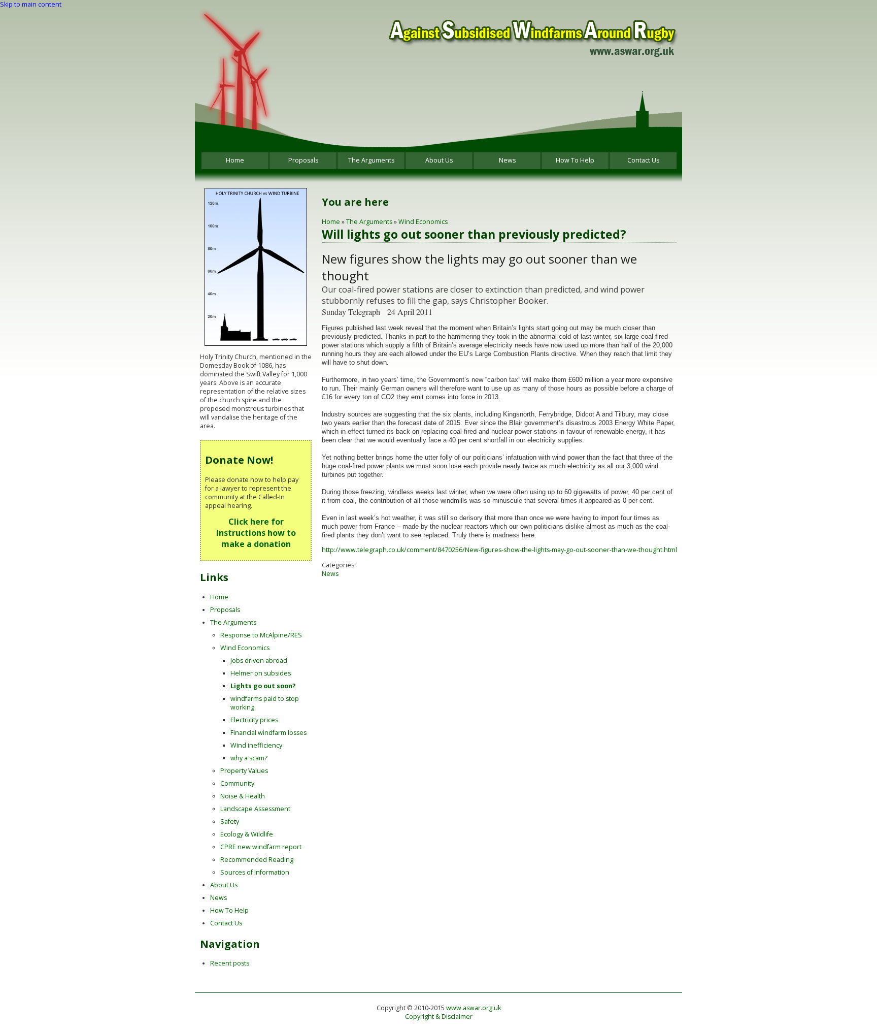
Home (235, 160)
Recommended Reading (256, 859)
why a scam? (248, 758)
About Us (439, 160)
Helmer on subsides (260, 673)
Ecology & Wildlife (246, 834)
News (507, 160)
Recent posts (229, 963)
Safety (229, 821)
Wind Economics (423, 221)
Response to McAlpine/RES (261, 635)
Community (237, 783)
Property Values (244, 770)
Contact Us (643, 160)
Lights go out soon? (263, 686)
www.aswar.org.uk (473, 1008)
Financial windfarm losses (268, 732)
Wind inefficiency (256, 745)
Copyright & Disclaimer (439, 1016)
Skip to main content (30, 4)
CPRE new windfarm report (260, 847)
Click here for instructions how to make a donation (256, 533)
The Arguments (371, 160)
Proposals (303, 160)
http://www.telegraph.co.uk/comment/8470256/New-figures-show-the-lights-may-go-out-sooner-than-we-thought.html (499, 549)
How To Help (575, 160)
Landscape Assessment (255, 808)
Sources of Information (254, 872)
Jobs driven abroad (258, 660)
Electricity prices (254, 720)
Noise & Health (242, 796)
